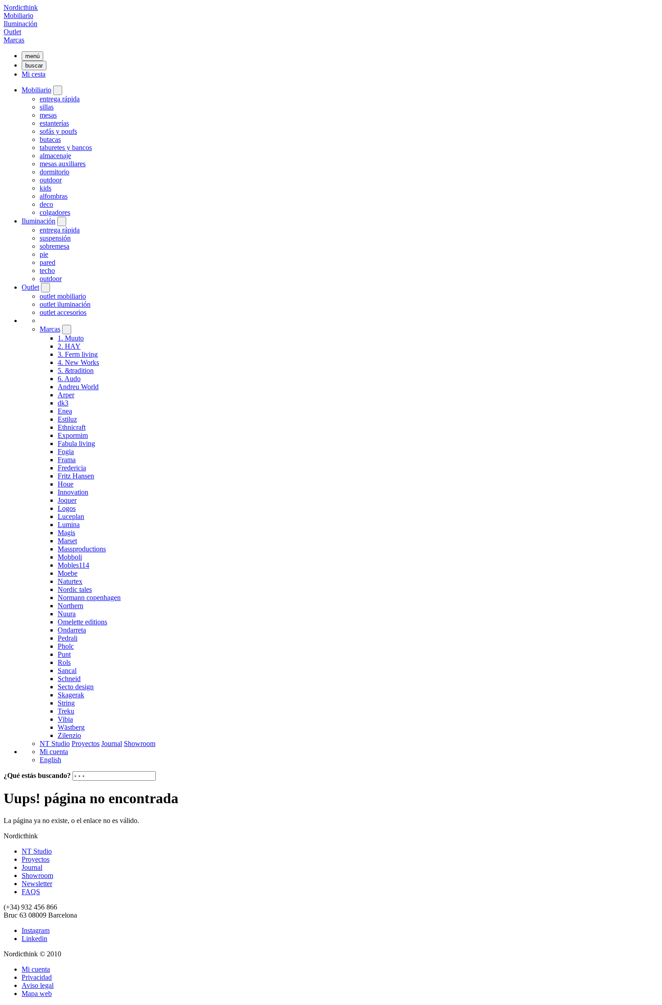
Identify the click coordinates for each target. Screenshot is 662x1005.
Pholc (66, 646)
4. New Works (78, 362)
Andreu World (78, 387)
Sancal (67, 670)
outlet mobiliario (63, 296)
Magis (66, 533)
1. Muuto (71, 338)
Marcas (14, 40)
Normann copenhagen (89, 597)
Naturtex (70, 581)
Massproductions (82, 549)
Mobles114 (73, 565)
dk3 (63, 403)
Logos (67, 508)
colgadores (55, 212)
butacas (50, 139)
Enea (65, 411)
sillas (47, 107)
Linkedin (34, 938)
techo (47, 270)
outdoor (51, 180)
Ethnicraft (72, 427)
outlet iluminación (65, 304)
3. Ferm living (78, 354)
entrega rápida (60, 99)
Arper (66, 395)
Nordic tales (75, 589)
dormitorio (54, 172)
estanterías (54, 123)
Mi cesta (33, 74)
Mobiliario (18, 15)
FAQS (31, 892)
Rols (64, 662)
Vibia (65, 719)
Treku (66, 711)
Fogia (66, 451)
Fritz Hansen (76, 476)
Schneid (69, 678)
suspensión (55, 238)
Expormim (73, 435)
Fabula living (76, 443)
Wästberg (71, 727)
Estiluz (67, 419)
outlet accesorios (63, 312)
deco (46, 204)
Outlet (12, 32)
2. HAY (69, 346)
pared (47, 262)
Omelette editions (82, 622)
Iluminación (20, 23)
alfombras (54, 196)
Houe (65, 484)
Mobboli (70, 557)
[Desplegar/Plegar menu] (57, 90)
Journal (111, 743)
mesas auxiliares (63, 164)
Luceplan (71, 516)
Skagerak (71, 695)
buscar (34, 65)
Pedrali (67, 638)
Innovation (73, 492)
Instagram (36, 930)
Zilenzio (69, 735)
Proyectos (86, 743)
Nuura (67, 614)
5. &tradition (76, 370)
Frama (67, 460)
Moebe (67, 573)
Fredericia (72, 468)
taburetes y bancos (66, 147)
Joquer (67, 500)
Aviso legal (38, 985)
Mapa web (37, 993)
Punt (64, 654)
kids (45, 188)
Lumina (69, 524)
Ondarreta (72, 630)
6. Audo (69, 378)
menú (32, 56)
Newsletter (37, 883)
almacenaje (55, 155)
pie (44, 254)
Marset (67, 541)
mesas (48, 115)
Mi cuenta (54, 751)
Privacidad (37, 977)
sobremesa (54, 246)
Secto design (76, 687)
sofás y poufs (58, 131)
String (66, 703)
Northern (70, 605)
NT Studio (55, 743)
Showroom (139, 743)
